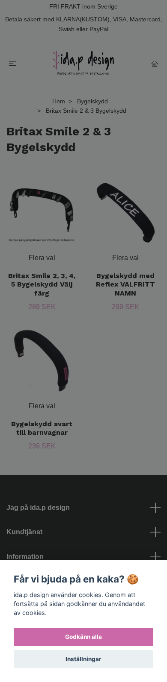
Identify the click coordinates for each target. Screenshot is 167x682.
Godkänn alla (83, 636)
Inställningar (83, 659)
